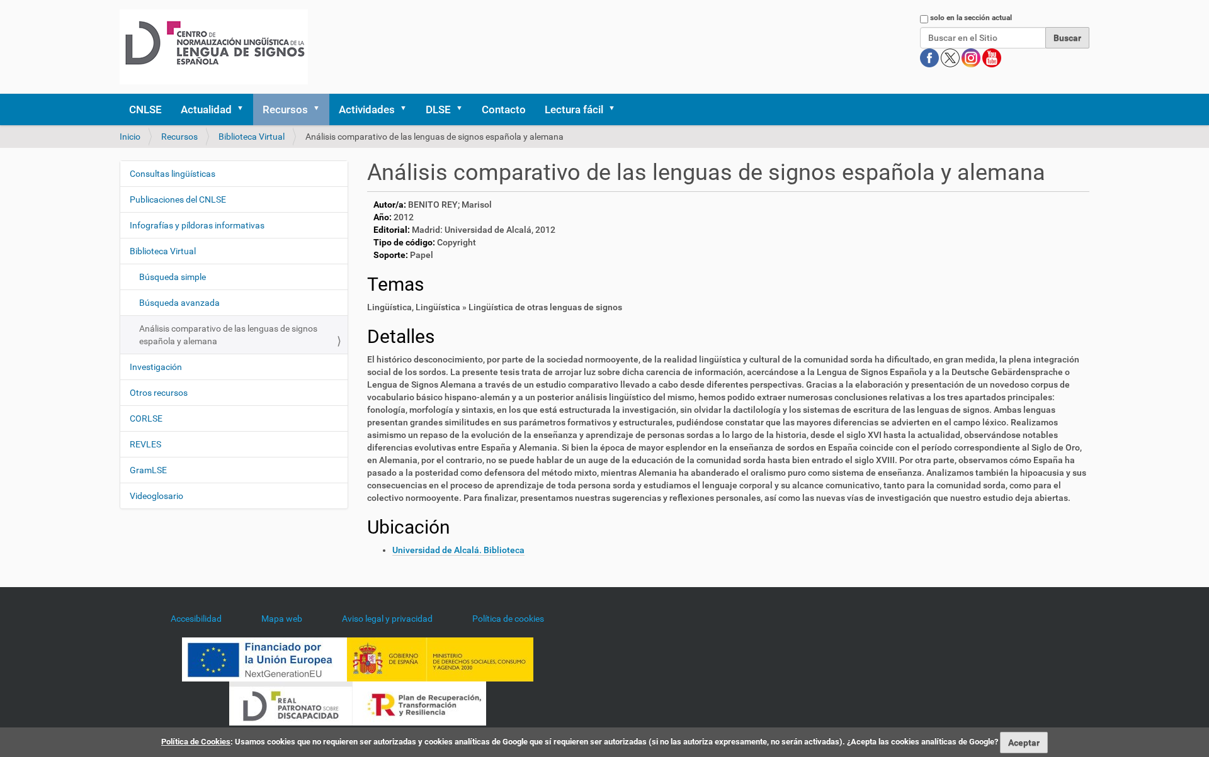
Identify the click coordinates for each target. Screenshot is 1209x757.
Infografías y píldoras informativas (197, 225)
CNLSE (145, 109)
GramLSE (148, 470)
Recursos (285, 109)
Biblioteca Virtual (252, 137)
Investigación (156, 367)
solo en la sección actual (971, 17)
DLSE (438, 109)
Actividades (367, 109)
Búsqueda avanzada (179, 303)
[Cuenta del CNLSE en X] (951, 57)
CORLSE (146, 418)
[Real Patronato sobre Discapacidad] (291, 702)
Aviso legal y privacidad (387, 619)
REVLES (145, 444)
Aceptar (1024, 742)
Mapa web (281, 619)
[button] (244, 109)
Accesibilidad (196, 619)
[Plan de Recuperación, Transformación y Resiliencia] (419, 702)
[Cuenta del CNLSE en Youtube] (991, 57)
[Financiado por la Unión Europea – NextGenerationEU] (264, 658)
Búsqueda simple (172, 277)
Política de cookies (508, 619)
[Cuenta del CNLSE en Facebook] (930, 57)
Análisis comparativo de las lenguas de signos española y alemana (228, 334)
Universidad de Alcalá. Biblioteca (458, 550)
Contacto (504, 109)
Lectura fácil (574, 109)
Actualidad (206, 109)
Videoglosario (156, 496)
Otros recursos (159, 393)
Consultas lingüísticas (172, 174)
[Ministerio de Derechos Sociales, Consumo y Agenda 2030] (440, 658)
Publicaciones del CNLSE (178, 199)
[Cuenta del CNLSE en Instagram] (972, 57)
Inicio (130, 137)
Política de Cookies (195, 741)
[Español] (214, 46)
